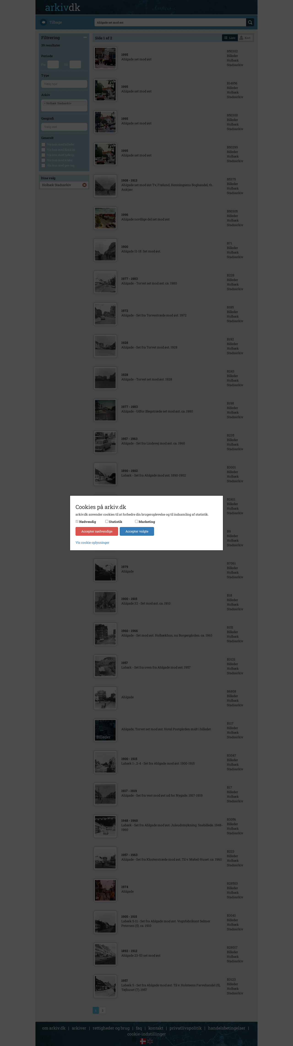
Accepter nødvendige (96, 531)
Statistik (115, 521)
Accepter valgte (136, 531)
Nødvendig (87, 521)
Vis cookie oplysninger (92, 542)
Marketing (147, 521)
